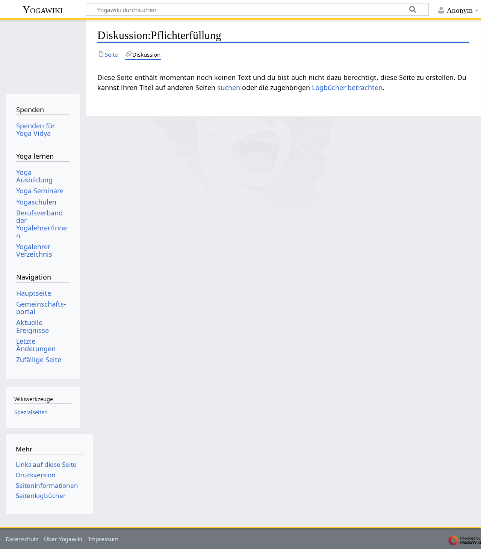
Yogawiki (43, 9)
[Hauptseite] (42, 55)
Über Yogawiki (63, 539)
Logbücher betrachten (347, 87)
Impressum (103, 539)
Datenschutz (22, 539)
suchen (228, 87)
